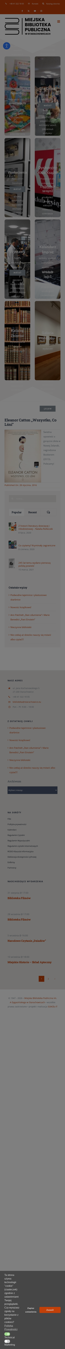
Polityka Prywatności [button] (11, 1327)
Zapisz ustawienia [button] (30, 1310)
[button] (7, 1334)
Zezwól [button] (50, 1310)
